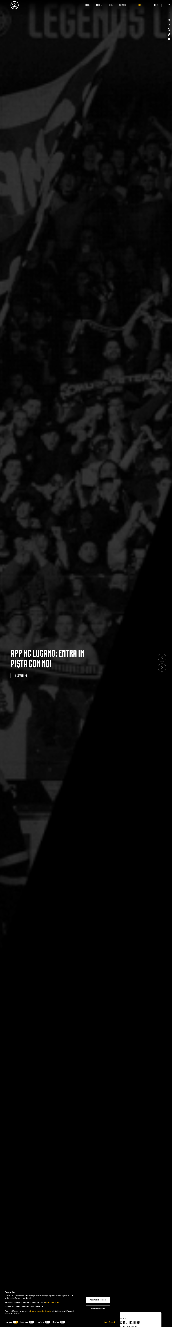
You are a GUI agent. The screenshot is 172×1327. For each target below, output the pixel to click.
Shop (156, 5)
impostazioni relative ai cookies (40, 1311)
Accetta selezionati (98, 1309)
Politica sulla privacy (52, 1302)
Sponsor (122, 5)
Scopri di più (21, 675)
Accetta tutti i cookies (98, 1300)
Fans (110, 5)
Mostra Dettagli (109, 1322)
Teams (86, 5)
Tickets (139, 5)
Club (98, 5)
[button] (162, 658)
